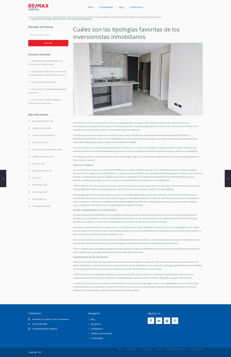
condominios (38, 142)
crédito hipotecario (41, 156)
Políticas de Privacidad (101, 333)
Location (114, 17)
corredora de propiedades (97, 17)
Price (121, 17)
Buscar (48, 43)
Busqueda (96, 324)
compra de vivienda (75, 17)
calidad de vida (59, 17)
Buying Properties (43, 17)
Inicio (90, 7)
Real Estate (129, 17)
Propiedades (106, 7)
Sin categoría (141, 17)
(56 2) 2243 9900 (39, 324)
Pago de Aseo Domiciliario (43, 82)
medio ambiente (40, 170)
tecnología (37, 199)
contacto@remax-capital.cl (44, 328)
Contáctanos (136, 7)
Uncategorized (154, 17)
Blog (121, 7)
